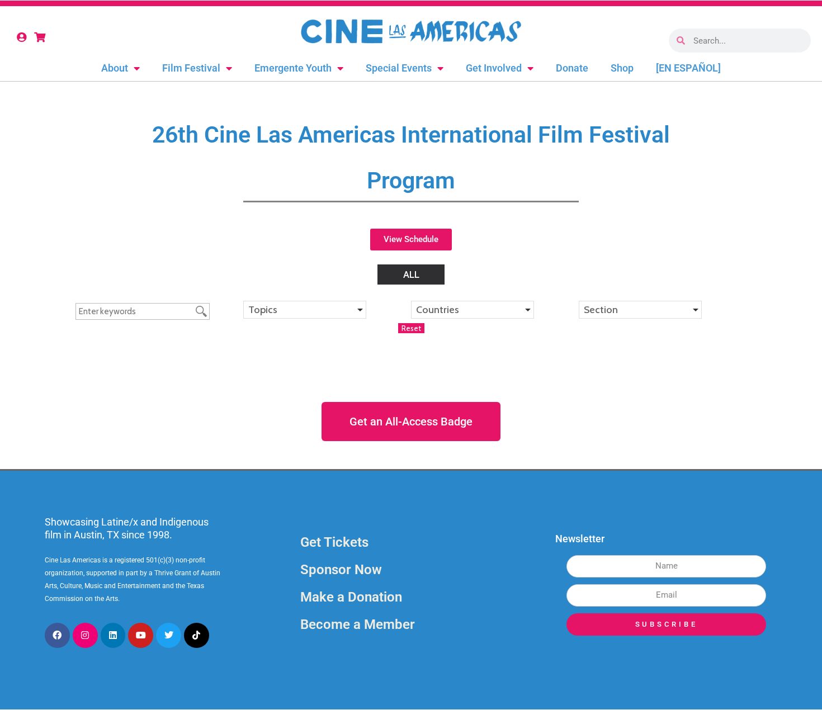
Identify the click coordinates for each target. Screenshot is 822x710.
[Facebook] (57, 635)
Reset (411, 328)
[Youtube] (140, 635)
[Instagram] (85, 635)
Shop (622, 68)
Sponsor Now (341, 570)
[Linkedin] (113, 635)
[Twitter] (168, 635)
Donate (572, 68)
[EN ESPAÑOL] (688, 68)
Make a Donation (351, 597)
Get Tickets (334, 542)
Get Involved (494, 68)
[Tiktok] (196, 635)
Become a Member (357, 624)
